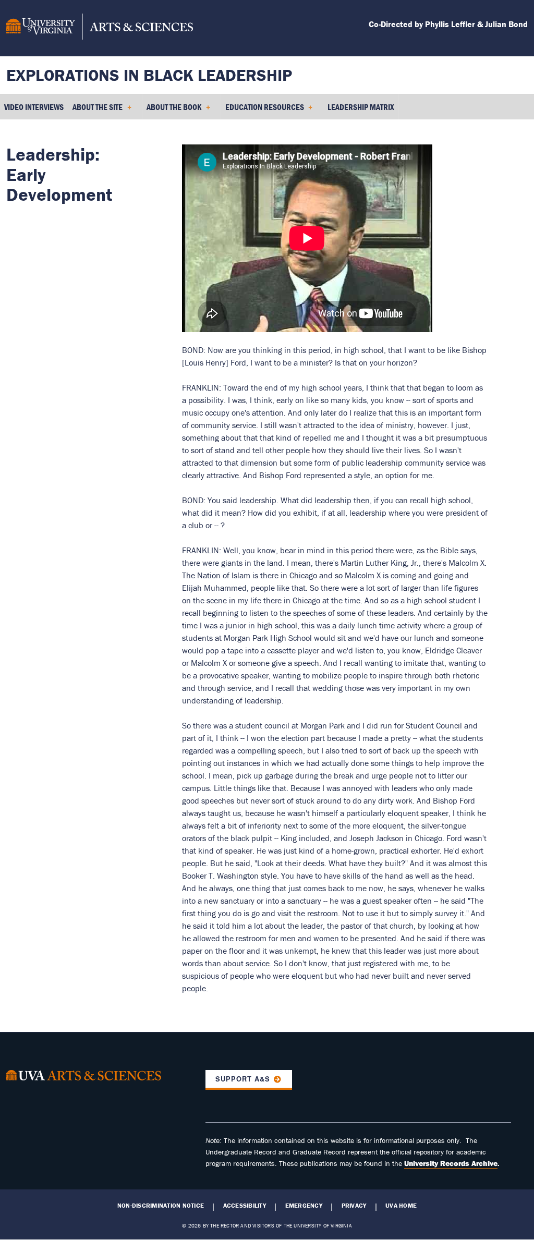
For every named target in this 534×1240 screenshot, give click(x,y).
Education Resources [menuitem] (262, 110)
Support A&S (242, 1079)
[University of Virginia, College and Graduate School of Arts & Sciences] (99, 28)
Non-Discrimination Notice (160, 1205)
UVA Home (401, 1205)
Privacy (354, 1205)
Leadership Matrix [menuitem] (360, 107)
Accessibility (244, 1205)
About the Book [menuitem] (171, 110)
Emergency (303, 1205)
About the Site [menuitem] (95, 110)
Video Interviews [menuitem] (34, 107)
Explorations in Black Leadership (149, 75)
